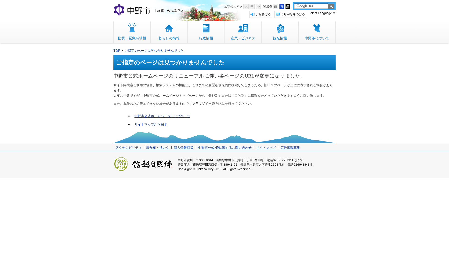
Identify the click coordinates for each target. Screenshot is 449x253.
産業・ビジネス (243, 38)
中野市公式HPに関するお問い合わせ (225, 147)
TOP (116, 50)
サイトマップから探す (150, 124)
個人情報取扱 (183, 147)
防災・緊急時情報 (132, 38)
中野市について (317, 38)
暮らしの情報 (169, 38)
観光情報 (280, 38)
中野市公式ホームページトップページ (162, 116)
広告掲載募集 (290, 147)
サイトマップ (266, 147)
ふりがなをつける (293, 14)
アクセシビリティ (129, 147)
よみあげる (263, 14)
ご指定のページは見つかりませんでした (154, 50)
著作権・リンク (157, 147)
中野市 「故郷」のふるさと (149, 10)
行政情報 (206, 38)
